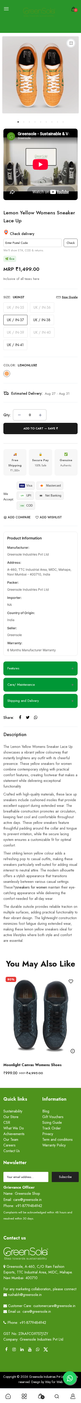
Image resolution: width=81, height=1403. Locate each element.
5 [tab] (40, 122)
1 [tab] (18, 122)
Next (73, 1029)
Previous (8, 1029)
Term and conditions (57, 1139)
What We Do (13, 1128)
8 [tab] (57, 122)
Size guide (70, 297)
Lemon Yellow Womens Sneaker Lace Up (39, 216)
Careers (9, 1145)
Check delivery (21, 233)
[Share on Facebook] (20, 717)
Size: (13, 297)
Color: (20, 365)
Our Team (10, 1139)
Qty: (7, 415)
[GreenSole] (39, 12)
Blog (45, 1111)
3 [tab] (29, 122)
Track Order (51, 1128)
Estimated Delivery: (27, 393)
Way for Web (53, 1382)
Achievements (14, 1133)
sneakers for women (32, 887)
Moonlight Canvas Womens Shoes (32, 1065)
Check (71, 243)
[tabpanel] (40, 74)
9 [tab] (63, 122)
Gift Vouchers (52, 1116)
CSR (6, 1122)
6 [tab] (46, 122)
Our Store (10, 1116)
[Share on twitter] (28, 717)
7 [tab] (52, 122)
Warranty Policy (54, 1145)
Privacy (47, 1133)
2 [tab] (23, 122)
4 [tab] (35, 122)
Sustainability (12, 1111)
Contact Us (11, 1150)
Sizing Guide (52, 1122)
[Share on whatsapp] (35, 717)
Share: (8, 717)
